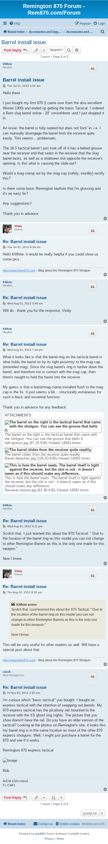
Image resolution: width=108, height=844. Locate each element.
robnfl (7, 671)
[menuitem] (14, 23)
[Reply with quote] (92, 68)
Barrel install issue (23, 42)
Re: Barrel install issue (25, 241)
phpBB (39, 833)
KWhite (7, 63)
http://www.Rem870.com (19, 270)
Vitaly (18, 226)
